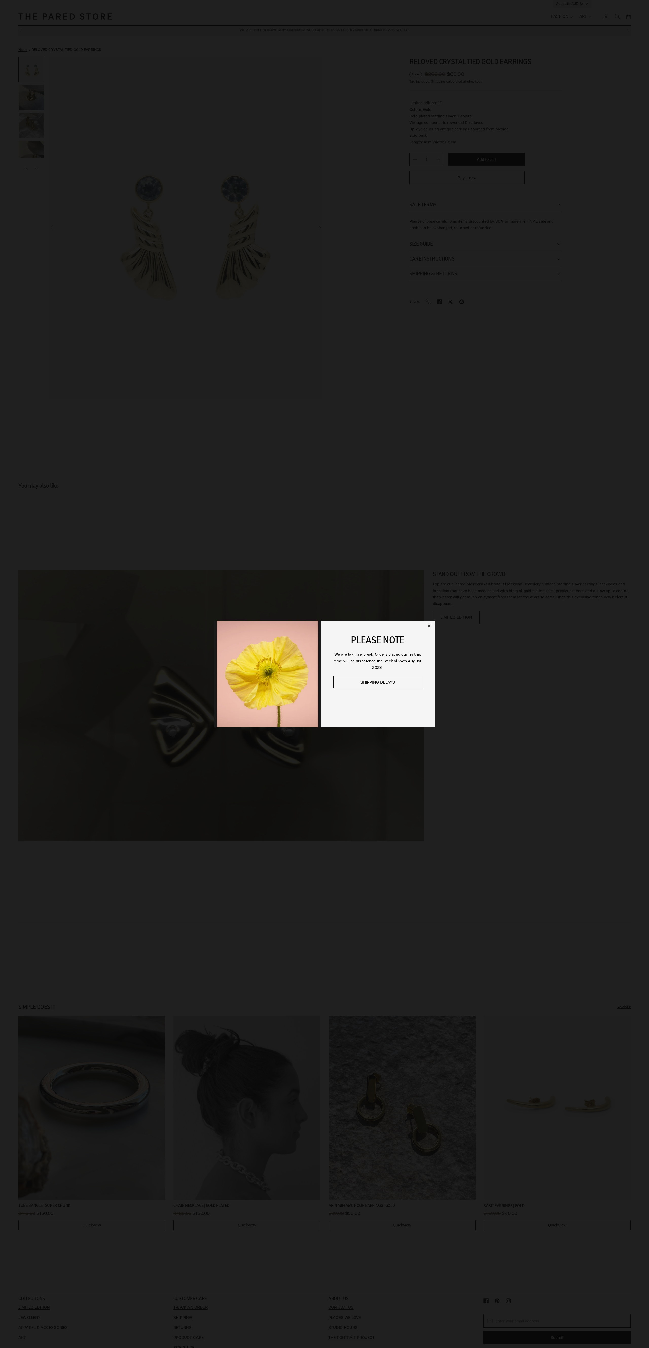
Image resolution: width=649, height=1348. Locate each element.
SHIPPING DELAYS (377, 682)
